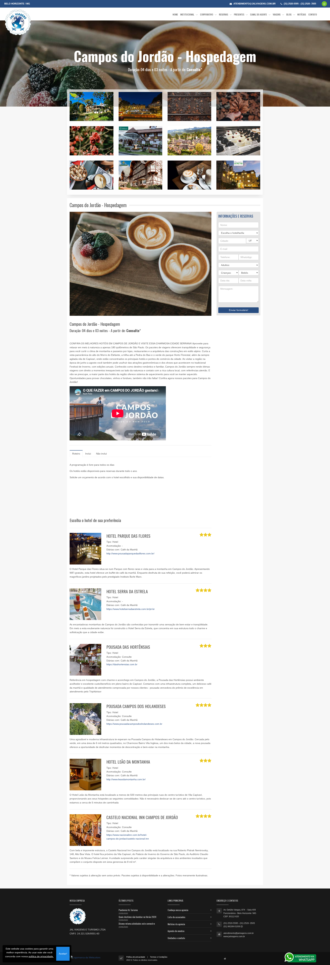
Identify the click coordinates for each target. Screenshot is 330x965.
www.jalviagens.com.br (234, 936)
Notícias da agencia (176, 924)
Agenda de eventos (176, 931)
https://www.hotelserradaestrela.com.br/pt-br (130, 609)
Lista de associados (176, 917)
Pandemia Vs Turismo (128, 910)
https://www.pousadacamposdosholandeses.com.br (134, 723)
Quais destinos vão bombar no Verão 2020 (137, 917)
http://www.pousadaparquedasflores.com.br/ (130, 553)
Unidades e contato (176, 938)
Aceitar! (63, 953)
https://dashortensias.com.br (121, 664)
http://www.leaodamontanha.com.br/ (126, 779)
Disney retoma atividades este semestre (137, 923)
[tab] (76, 453)
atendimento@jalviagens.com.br (238, 933)
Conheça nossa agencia (178, 910)
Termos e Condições (158, 957)
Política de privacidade (135, 957)
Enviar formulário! (238, 310)
